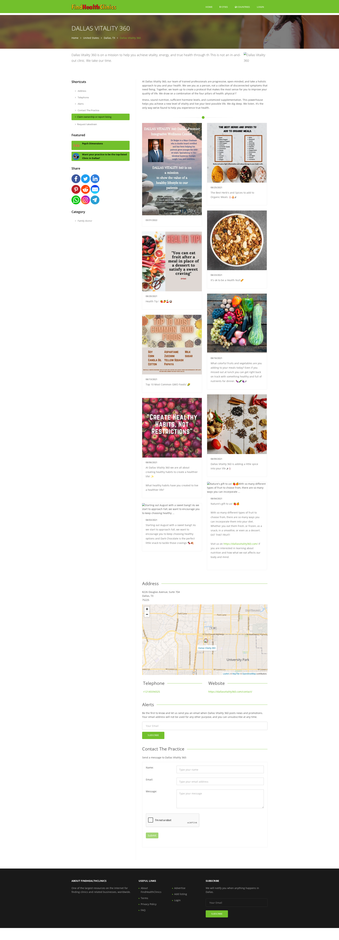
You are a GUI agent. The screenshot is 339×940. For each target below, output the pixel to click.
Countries (243, 6)
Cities (224, 6)
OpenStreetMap (249, 673)
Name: (150, 767)
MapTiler (236, 673)
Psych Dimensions (92, 143)
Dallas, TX (109, 38)
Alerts (80, 103)
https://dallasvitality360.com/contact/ (230, 691)
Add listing (180, 894)
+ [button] (147, 609)
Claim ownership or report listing (94, 116)
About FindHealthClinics (151, 890)
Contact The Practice (88, 110)
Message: (151, 791)
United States (91, 38)
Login (260, 6)
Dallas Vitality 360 (207, 647)
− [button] (147, 614)
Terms (144, 898)
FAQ (143, 910)
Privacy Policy (148, 904)
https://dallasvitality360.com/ (241, 543)
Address (81, 90)
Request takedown (87, 124)
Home (209, 6)
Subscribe (153, 735)
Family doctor (84, 220)
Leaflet (226, 673)
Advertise (179, 888)
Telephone (83, 97)
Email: (149, 779)
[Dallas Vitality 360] (206, 641)
